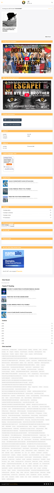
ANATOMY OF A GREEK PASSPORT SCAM (10, 360)
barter (47, 450)
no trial (41, 465)
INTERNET (29, 391)
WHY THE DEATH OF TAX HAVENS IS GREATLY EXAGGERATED (14, 444)
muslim (18, 465)
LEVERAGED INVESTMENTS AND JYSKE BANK (10, 400)
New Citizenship (35, 406)
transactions (11, 476)
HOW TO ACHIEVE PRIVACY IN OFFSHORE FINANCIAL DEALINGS (9, 29)
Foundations (31, 376)
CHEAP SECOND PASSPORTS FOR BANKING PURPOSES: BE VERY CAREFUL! (20, 365)
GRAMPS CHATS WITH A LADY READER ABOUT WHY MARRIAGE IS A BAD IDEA (17, 380)
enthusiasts (45, 457)
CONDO (37, 365)
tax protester (45, 474)
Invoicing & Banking (35, 395)
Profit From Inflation (40, 417)
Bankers (21, 362)
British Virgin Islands (45, 362)
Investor (28, 395)
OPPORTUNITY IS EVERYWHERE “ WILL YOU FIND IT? (36, 408)
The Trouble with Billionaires (15, 437)
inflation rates (35, 461)
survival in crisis (14, 474)
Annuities (28, 360)
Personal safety (15, 417)
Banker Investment (14, 362)
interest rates (46, 461)
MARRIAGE (28, 404)
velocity (41, 476)
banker (35, 450)
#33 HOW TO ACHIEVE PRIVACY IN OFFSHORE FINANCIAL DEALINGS (23, 289)
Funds (45, 376)
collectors (33, 452)
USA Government (27, 439)
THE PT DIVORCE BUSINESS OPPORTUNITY (36, 433)
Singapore (35, 426)
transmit (22, 476)
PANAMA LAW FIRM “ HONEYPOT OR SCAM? (10, 413)
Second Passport (23, 351)
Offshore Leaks (13, 411)
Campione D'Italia (5, 367)
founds (48, 459)
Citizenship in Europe (6, 369)
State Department (38, 351)
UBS (19, 439)
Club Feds (14, 369)
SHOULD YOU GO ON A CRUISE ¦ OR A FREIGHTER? (33, 422)
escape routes (11, 459)
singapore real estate (34, 472)
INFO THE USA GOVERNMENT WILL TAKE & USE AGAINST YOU (14, 391)
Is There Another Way (44, 395)
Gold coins (31, 382)
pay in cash (26, 468)
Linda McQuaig (34, 400)
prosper (39, 468)
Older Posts (48, 36)
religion (8, 470)
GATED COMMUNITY (6, 378)
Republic (47, 419)
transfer (17, 476)
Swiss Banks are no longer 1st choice (27, 428)
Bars (25, 362)
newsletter (29, 465)
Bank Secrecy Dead (6, 362)
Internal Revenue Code (38, 393)
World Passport (26, 448)
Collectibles (23, 369)
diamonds (4, 457)
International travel (5, 395)
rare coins (4, 470)
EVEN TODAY (41, 371)
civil (29, 452)
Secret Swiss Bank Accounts (22, 426)
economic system (28, 457)
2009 (27, 340)
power (31, 468)
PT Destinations (27, 217)
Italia (22, 397)
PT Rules (45, 413)
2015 (27, 326)
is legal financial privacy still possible (14, 463)
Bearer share (30, 362)
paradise (11, 468)
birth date (7, 452)
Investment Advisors (21, 395)
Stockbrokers (16, 428)
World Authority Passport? (16, 448)
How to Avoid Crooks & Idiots (8, 389)
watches (3, 479)
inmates (40, 461)
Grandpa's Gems (27, 215)
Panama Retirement (26, 415)
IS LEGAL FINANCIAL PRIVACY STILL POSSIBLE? (20, 189)
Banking (30, 349)
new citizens (23, 465)
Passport (11, 351)
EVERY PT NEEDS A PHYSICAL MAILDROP (9, 373)
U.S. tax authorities (13, 439)
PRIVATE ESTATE (23, 413)
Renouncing (27, 419)
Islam (3, 397)
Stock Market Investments (7, 428)
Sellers (30, 426)
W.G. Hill (29, 134)
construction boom (6, 454)
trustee (29, 476)
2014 (27, 328)
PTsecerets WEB (30, 146)
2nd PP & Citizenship (38, 354)
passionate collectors (18, 468)
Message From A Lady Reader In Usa (39, 404)
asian (11, 450)
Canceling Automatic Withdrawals (17, 367)
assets (23, 450)
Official (49, 408)
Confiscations (40, 369)
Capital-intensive (36, 367)
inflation (21, 354)
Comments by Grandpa (31, 369)
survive (27, 474)
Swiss (44, 351)
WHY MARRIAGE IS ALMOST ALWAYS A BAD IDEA (16, 441)
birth (3, 452)
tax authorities (33, 474)
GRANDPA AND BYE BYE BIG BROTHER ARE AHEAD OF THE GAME (14, 382)
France (37, 376)
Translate (12, 226)
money (26, 354)
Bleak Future (37, 362)
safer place (13, 472)
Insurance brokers (29, 393)
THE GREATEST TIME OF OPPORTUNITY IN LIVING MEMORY (30, 430)
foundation (43, 459)
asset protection (17, 450)
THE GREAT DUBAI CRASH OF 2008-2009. (10, 430)
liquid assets (35, 463)
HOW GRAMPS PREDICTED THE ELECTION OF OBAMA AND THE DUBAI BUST (17, 384)
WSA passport (24, 446)
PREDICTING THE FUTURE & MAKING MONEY (19, 196)
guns (9, 461)
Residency (4, 422)
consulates (13, 454)
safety (18, 472)
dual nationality (11, 457)
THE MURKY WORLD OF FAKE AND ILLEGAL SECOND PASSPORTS (14, 433)
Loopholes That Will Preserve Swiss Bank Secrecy (11, 402)
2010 (27, 338)
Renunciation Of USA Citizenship (37, 419)
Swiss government (39, 428)
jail (23, 463)
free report (4, 461)
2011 (27, 335)
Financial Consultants (44, 373)
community (45, 452)
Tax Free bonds (5, 437)
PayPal (8, 417)
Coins (18, 369)
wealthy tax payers (10, 479)
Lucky (37, 402)
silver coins (26, 472)
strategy (48, 472)
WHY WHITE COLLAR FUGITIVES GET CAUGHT (11, 446)
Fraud (41, 376)
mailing (3, 465)
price (35, 468)
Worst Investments (34, 448)
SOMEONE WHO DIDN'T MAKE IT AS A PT (10, 424)
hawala (12, 461)
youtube (4, 134)
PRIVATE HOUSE (31, 413)
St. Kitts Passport (42, 426)
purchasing (44, 468)
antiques (3, 450)
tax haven (40, 474)
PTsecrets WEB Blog (13, 484)
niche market (35, 465)
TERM (46, 428)
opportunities (4, 468)
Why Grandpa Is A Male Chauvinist (43, 446)
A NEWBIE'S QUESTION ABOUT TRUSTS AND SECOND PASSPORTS (14, 358)
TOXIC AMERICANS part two (16, 435)
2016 (27, 323)
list (40, 463)
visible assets (47, 476)
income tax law (28, 461)
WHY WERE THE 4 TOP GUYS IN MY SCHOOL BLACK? (37, 444)
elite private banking (37, 457)
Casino (42, 367)
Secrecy (13, 426)
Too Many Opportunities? (37, 437)
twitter (28, 136)
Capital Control (28, 367)
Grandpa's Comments (27, 212)
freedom (12, 354)
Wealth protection (31, 446)
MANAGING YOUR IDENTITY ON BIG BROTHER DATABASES (13, 404)
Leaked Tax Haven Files (24, 400)
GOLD (40, 349)
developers (48, 454)
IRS (7, 351)
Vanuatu (3, 441)
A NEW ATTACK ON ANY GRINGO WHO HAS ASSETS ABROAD (14, 356)
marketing (8, 465)
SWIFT (3, 426)
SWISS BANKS (8, 426)
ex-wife (23, 459)
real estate (45, 349)
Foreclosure (25, 376)
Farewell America (35, 373)
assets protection (29, 450)
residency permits (5, 472)
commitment (38, 452)
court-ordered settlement (34, 454)
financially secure (36, 459)
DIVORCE (13, 371)
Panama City (4, 415)
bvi (22, 452)
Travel (44, 437)
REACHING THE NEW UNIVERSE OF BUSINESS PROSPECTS (13, 419)
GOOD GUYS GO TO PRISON (17, 378)
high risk (16, 354)
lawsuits (30, 463)
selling (21, 472)
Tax (48, 435)
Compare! (9, 164)
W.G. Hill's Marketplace (13, 124)
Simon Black (30, 351)
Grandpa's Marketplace (13, 120)
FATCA (29, 373)
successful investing (6, 474)
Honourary (46, 386)
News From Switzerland (44, 406)
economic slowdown (19, 457)
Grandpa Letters (27, 210)
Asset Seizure (34, 360)
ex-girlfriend (18, 459)
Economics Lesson (22, 373)
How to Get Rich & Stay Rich (20, 389)
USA (22, 439)
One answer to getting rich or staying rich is (36, 411)
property (30, 354)
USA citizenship (36, 439)
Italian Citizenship (28, 397)
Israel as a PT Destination (15, 397)
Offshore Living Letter (21, 411)
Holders (40, 386)
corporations (24, 454)
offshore (45, 465)
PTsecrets (5, 136)
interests (3, 463)
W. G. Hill (5, 148)
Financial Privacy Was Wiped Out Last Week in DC (11, 376)
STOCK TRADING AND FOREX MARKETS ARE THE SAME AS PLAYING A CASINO (34, 424)
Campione (43, 365)
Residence (17, 351)
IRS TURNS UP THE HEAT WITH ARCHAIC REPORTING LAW (13, 393)
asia (8, 450)
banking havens (41, 450)
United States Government (45, 439)
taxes (3, 476)
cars (26, 452)
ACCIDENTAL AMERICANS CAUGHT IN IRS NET (38, 358)
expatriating (29, 459)
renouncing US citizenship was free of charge (40, 470)
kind (26, 463)
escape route (4, 459)
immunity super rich (19, 461)
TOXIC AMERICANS (5, 435)
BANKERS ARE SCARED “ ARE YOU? (44, 360)
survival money (22, 474)
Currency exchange (6, 371)
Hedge (29, 386)
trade (7, 476)
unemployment (36, 476)
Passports (4, 417)
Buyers (3, 365)
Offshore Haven (5, 411)
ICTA (28, 389)
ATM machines (22, 360)
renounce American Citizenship (23, 470)
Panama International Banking (14, 415)
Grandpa (4, 351)
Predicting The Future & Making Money (26, 417)
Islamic (7, 397)
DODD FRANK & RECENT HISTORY (22, 371)
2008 (27, 343)
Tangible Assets (43, 435)
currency (42, 454)
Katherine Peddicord (37, 397)
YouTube (5, 146)
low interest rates (45, 463)
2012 (27, 333)
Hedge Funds (34, 386)
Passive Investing (34, 415)
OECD (9, 408)
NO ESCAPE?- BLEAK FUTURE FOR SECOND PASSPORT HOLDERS (14, 406)
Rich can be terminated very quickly (14, 422)
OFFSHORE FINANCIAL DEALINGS (18, 408)
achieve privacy (42, 448)
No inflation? (4, 408)
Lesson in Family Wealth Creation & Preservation (21, 181)
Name (29, 406)
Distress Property (34, 371)
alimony (48, 448)
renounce (14, 470)
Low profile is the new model (28, 402)
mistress (13, 465)
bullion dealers (18, 452)
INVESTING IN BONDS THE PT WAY (39, 391)
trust (26, 476)
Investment (13, 395)
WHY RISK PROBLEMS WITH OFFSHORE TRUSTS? (36, 441)
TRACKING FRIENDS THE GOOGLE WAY (30, 435)
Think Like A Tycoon (26, 437)
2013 (27, 330)
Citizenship (35, 349)
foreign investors (5, 354)
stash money (42, 472)
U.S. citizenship (5, 439)
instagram (5, 137)
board (12, 452)
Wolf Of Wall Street (5, 448)
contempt (19, 454)
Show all (50, 8)
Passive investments (43, 415)
